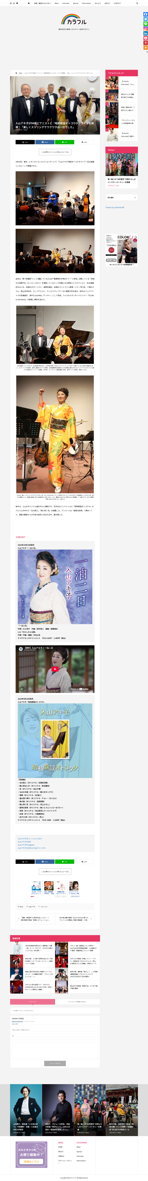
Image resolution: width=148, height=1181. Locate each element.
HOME (60, 1147)
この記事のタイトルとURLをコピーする (55, 152)
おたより (98, 3)
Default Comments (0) (17, 1021)
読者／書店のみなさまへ (42, 3)
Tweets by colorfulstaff (114, 207)
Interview (65, 3)
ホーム (28, 3)
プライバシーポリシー (65, 1162)
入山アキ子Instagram (26, 844)
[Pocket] (145, 38)
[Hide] (147, 52)
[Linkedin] (145, 33)
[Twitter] (145, 19)
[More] (145, 47)
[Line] (145, 24)
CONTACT (117, 3)
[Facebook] (145, 14)
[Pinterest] (145, 43)
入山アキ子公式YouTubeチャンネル (32, 848)
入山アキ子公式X (24, 841)
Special (75, 3)
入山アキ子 (32, 907)
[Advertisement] (74, 51)
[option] (26, 1110)
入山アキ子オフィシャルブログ (30, 838)
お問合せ (61, 1156)
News (57, 3)
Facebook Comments (29, 1021)
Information (86, 3)
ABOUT (107, 3)
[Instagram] (145, 28)
